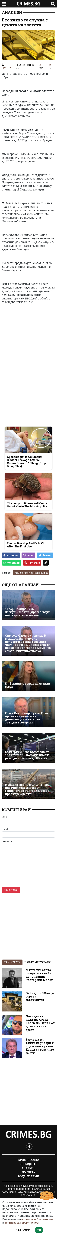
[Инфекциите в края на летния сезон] (28, 676)
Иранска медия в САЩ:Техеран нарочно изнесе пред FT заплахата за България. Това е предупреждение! (28, 789)
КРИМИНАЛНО (28, 1159)
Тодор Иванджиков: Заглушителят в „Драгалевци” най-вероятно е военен (27, 612)
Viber (30, 555)
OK (39, 1230)
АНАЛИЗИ (12, 12)
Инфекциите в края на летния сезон (27, 685)
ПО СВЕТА (28, 1172)
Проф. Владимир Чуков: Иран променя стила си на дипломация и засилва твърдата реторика (27, 718)
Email (5, 829)
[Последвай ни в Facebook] (29, 1146)
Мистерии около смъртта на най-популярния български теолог (39, 975)
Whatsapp (13, 562)
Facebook (12, 555)
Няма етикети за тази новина (31, 572)
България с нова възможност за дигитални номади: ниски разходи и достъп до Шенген (27, 755)
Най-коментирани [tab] (37, 962)
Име (5, 816)
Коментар (8, 841)
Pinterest (34, 562)
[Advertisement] (28, 335)
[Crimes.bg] (28, 1134)
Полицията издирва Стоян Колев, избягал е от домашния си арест (40, 1022)
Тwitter (47, 555)
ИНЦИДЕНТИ (29, 1164)
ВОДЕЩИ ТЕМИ (28, 1176)
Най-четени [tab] (12, 962)
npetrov (7, 67)
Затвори (23, 1230)
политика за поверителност (21, 1222)
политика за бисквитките (37, 1219)
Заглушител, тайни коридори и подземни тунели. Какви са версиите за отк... (40, 1046)
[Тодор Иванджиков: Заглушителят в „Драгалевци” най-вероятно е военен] (28, 605)
